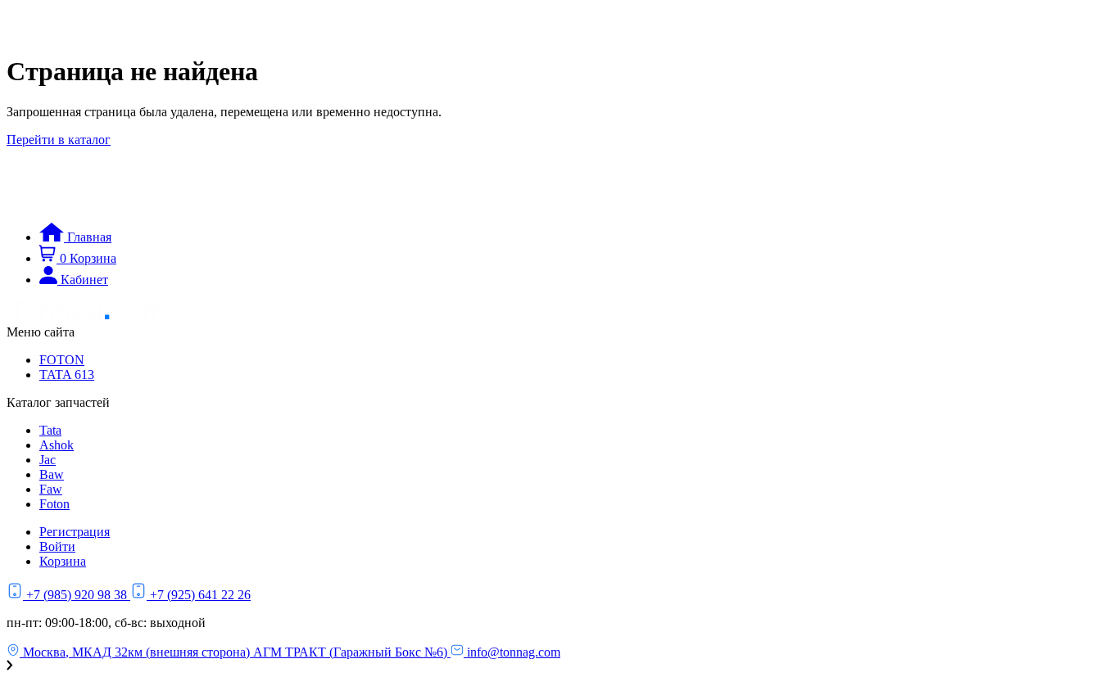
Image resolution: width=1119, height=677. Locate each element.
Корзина (62, 561)
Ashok (56, 445)
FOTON (61, 360)
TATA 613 (66, 374)
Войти (57, 546)
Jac (47, 460)
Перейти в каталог (59, 140)
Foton (54, 504)
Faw (50, 489)
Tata (50, 430)
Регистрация (74, 532)
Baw (51, 474)
